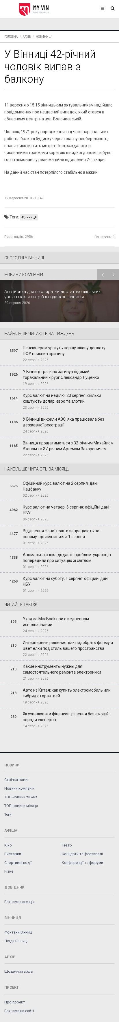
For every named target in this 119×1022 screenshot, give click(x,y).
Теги (8, 814)
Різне (8, 871)
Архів (27, 36)
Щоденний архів (18, 971)
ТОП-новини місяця (21, 806)
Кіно (8, 845)
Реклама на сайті (19, 1011)
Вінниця (30, 217)
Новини (42, 36)
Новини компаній (19, 788)
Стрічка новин (16, 779)
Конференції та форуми (82, 862)
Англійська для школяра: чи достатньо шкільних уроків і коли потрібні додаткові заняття (52, 294)
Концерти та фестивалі (82, 854)
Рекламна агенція (19, 902)
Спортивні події (17, 862)
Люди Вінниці (15, 941)
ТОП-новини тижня (20, 797)
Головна (11, 36)
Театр (67, 845)
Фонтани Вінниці (18, 932)
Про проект (14, 1002)
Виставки (12, 854)
